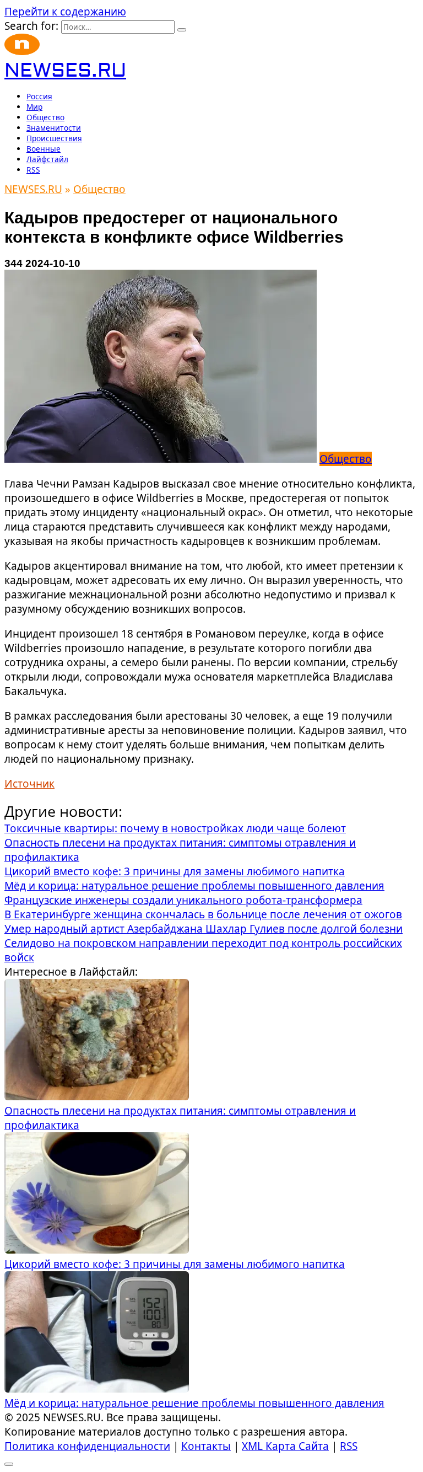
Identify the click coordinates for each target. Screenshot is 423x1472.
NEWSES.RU (65, 71)
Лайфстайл (47, 159)
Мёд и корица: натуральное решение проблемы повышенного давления (194, 1403)
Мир (34, 106)
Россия (39, 96)
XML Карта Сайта (285, 1446)
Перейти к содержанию (65, 11)
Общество (45, 117)
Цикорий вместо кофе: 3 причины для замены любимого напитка (174, 1264)
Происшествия (54, 138)
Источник (29, 784)
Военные (43, 148)
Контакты (206, 1446)
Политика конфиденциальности (87, 1446)
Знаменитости (53, 127)
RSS (33, 169)
